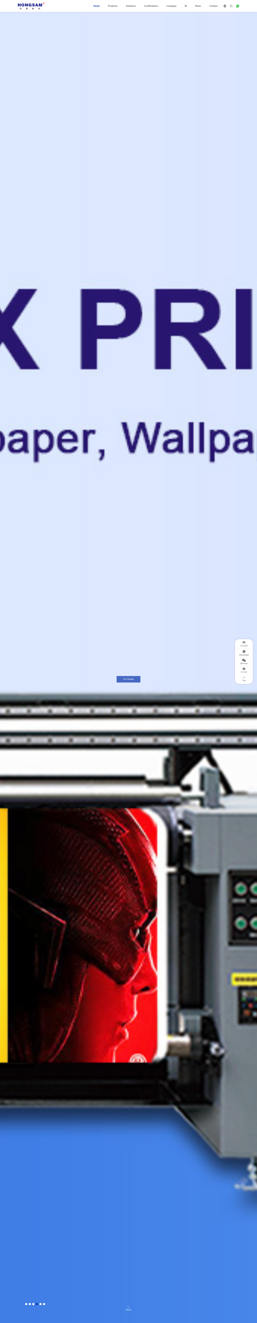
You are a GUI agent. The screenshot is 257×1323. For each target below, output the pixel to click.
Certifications (151, 6)
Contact (213, 6)
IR (186, 6)
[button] (26, 1304)
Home (97, 6)
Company (171, 6)
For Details (128, 672)
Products (112, 6)
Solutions (131, 6)
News (198, 6)
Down (128, 1309)
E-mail (244, 672)
